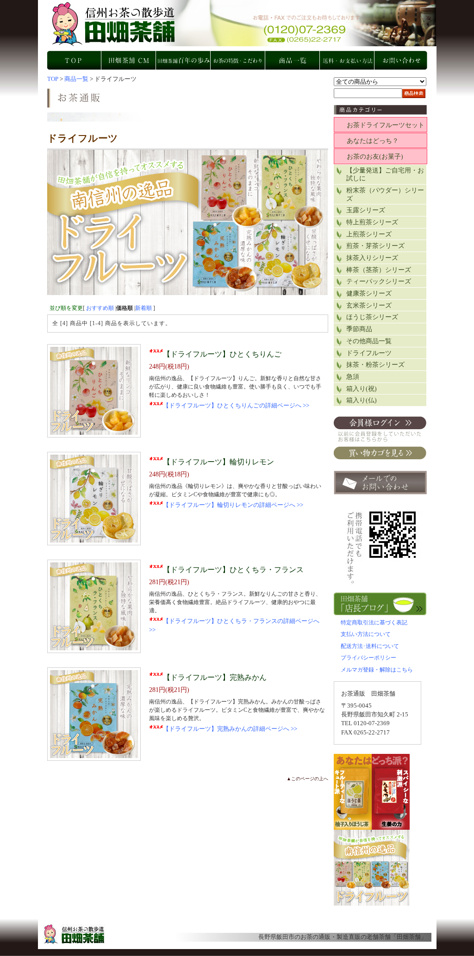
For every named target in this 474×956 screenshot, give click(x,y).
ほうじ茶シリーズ (372, 317)
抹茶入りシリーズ (372, 257)
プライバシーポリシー (368, 657)
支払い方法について (366, 634)
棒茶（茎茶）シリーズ (378, 269)
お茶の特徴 (238, 60)
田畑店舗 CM (129, 60)
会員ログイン (380, 429)
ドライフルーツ (369, 353)
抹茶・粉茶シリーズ (375, 364)
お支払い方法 (347, 60)
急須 (352, 376)
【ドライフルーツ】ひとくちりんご (222, 354)
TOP (74, 60)
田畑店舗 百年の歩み (183, 60)
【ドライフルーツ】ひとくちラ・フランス (233, 570)
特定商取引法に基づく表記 (374, 622)
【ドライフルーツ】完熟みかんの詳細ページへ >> (230, 729)
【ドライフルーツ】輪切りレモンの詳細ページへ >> (233, 505)
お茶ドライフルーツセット (385, 125)
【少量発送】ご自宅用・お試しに (385, 174)
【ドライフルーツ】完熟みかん (215, 677)
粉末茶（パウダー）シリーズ (385, 194)
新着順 (143, 308)
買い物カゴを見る (380, 452)
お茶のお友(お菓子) (375, 156)
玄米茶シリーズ (369, 305)
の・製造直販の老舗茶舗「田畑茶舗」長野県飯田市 (242, 23)
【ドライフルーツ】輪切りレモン (218, 462)
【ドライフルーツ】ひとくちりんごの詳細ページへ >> (236, 405)
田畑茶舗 (409, 937)
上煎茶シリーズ (369, 234)
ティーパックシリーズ (378, 281)
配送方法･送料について (370, 646)
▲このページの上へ (307, 778)
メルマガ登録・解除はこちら (377, 669)
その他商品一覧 (369, 341)
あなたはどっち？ (373, 140)
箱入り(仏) (361, 400)
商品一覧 (293, 60)
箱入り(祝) (361, 388)
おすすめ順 (100, 308)
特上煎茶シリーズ (372, 222)
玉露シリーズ (365, 210)
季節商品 (359, 329)
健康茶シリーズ (369, 293)
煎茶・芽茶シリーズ (375, 245)
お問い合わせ (402, 60)
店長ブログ (380, 604)
